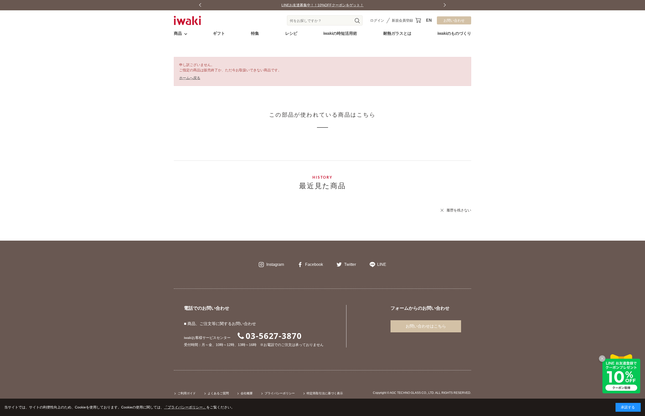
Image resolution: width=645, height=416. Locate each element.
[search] (357, 21)
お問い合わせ (454, 20)
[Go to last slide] (200, 5)
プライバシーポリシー (280, 393)
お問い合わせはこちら (426, 326)
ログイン (377, 20)
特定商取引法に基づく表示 (325, 393)
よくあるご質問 (218, 393)
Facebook (314, 264)
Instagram (275, 264)
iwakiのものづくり (454, 33)
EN (429, 20)
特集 (255, 33)
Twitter (350, 264)
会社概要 (247, 393)
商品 (178, 33)
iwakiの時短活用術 (340, 33)
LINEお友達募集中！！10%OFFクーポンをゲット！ (322, 5)
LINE (381, 264)
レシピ (291, 33)
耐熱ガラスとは (397, 33)
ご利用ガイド (187, 393)
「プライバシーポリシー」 (185, 407)
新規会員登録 (402, 20)
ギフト (219, 33)
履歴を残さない (458, 210)
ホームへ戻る (189, 78)
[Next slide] (444, 5)
